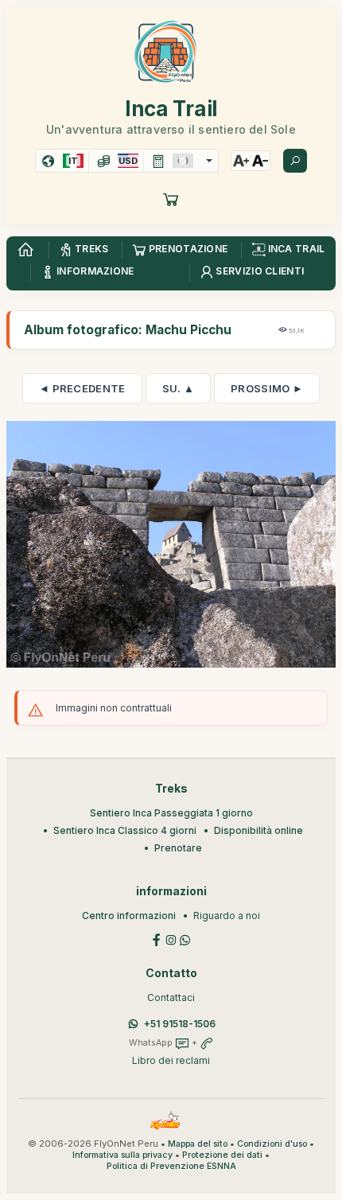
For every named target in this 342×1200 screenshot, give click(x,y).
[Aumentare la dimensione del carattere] (241, 160)
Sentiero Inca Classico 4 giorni (124, 830)
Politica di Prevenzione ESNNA (171, 1166)
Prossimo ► (267, 388)
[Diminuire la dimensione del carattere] (260, 160)
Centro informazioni (129, 915)
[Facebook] (157, 939)
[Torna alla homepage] (25, 250)
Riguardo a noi (226, 915)
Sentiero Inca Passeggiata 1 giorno (171, 813)
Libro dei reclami (171, 1060)
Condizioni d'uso (272, 1144)
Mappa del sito (197, 1144)
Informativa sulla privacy (122, 1155)
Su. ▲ (178, 388)
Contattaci (171, 997)
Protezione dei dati (222, 1155)
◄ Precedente (82, 388)
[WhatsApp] (185, 939)
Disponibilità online (258, 830)
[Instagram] (171, 939)
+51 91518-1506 (180, 1024)
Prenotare (178, 848)
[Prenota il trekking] (171, 198)
